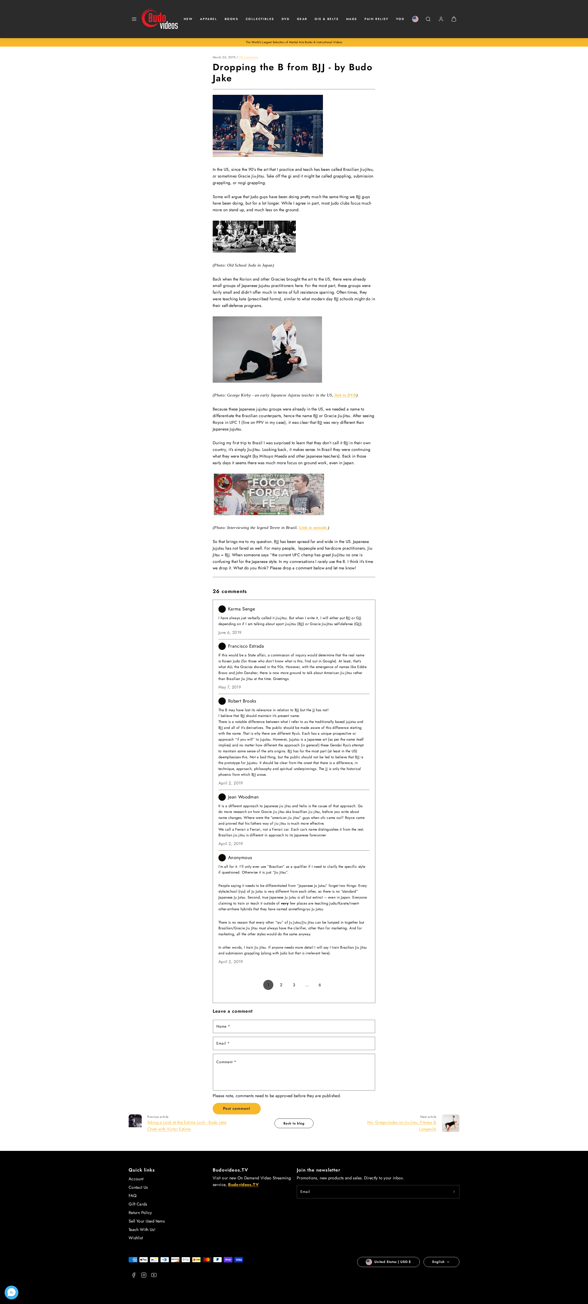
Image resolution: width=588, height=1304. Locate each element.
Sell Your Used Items (147, 1221)
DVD (286, 19)
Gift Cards (138, 1204)
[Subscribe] (454, 1191)
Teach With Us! (142, 1230)
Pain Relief (377, 19)
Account (136, 1179)
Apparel (208, 19)
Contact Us (138, 1187)
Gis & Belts (327, 19)
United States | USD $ (392, 1261)
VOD (400, 19)
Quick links (142, 1170)
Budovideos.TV (230, 1170)
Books (231, 19)
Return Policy (140, 1213)
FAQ (132, 1196)
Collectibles (260, 19)
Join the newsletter (318, 1170)
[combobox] (428, 21)
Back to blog (294, 1123)
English (438, 1261)
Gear (302, 19)
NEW (188, 19)
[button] (134, 19)
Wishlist (136, 1238)
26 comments (248, 57)
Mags (351, 19)
